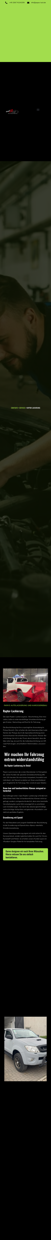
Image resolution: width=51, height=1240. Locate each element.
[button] (38, 110)
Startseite (14, 407)
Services (22, 407)
